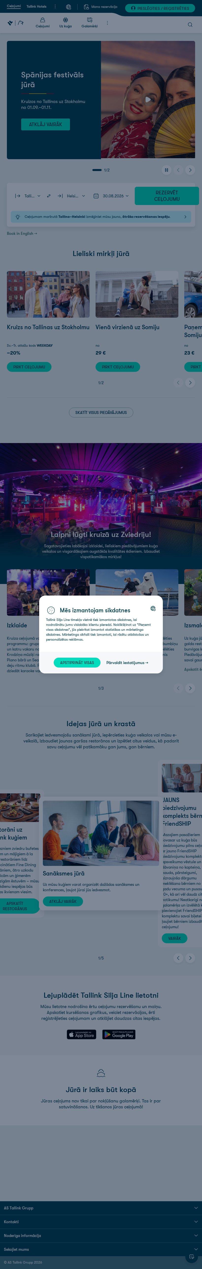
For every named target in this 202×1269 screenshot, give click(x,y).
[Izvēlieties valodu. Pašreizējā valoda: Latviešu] (153, 608)
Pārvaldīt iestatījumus (125, 663)
